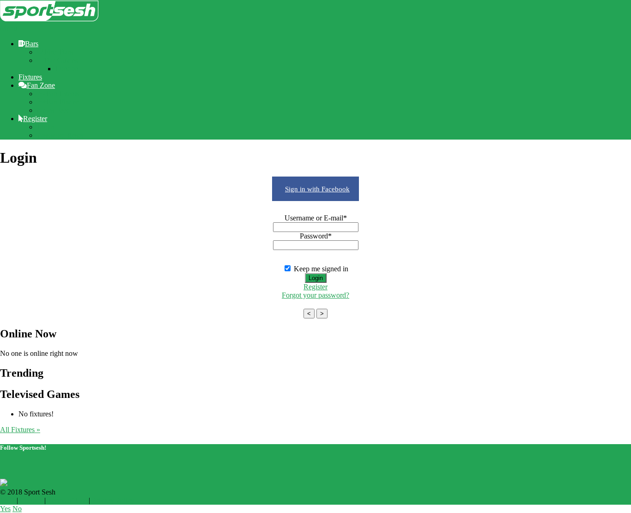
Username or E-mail (316, 218)
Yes (5, 509)
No (17, 509)
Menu (8, 28)
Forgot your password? (315, 295)
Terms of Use (67, 500)
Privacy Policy (113, 500)
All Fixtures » (20, 430)
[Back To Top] (2, 474)
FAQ (7, 500)
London (67, 69)
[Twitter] (3, 466)
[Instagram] (18, 466)
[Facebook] (11, 466)
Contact (31, 500)
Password (316, 236)
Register (315, 287)
